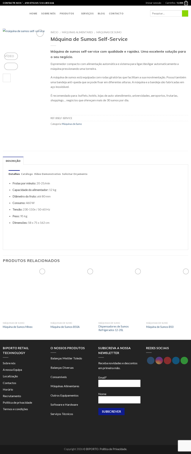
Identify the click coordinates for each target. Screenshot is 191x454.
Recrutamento (12, 396)
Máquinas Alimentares (77, 32)
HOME (33, 13)
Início (54, 32)
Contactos (9, 383)
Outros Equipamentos (65, 395)
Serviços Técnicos (62, 414)
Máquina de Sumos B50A (65, 326)
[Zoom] (11, 66)
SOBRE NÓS (48, 13)
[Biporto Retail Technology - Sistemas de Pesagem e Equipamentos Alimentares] (13, 13)
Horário (8, 389)
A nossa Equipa (12, 369)
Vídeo (9, 56)
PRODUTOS (67, 13)
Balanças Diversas (62, 367)
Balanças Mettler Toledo (66, 358)
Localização (10, 376)
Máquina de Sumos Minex (17, 326)
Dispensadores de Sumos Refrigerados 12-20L (113, 328)
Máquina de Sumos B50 (159, 326)
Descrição (13, 161)
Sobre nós (9, 363)
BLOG (101, 13)
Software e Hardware (64, 404)
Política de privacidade (17, 402)
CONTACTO (116, 13)
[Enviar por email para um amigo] (54, 132)
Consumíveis (59, 377)
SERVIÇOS (87, 13)
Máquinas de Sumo (109, 32)
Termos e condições (15, 409)
